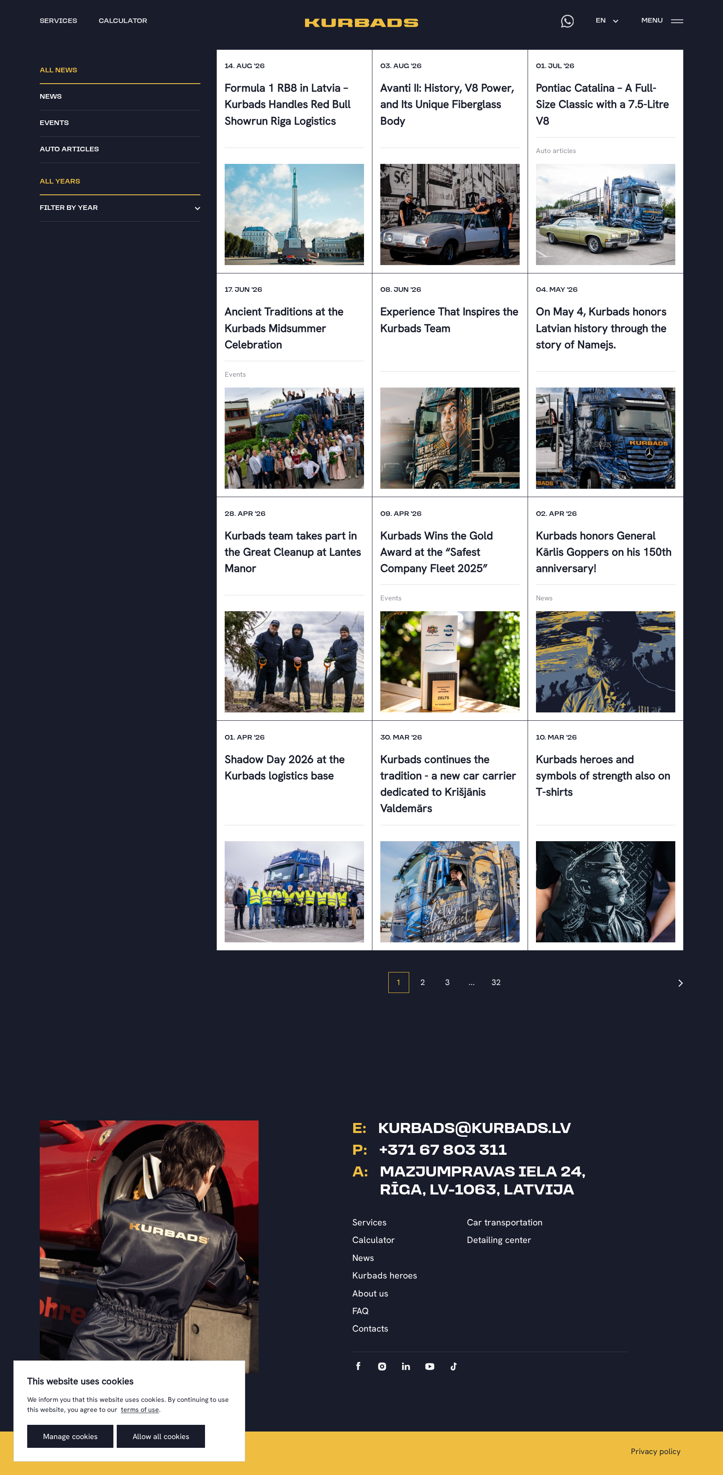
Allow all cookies (161, 1436)
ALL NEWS (58, 70)
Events (54, 123)
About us (370, 1293)
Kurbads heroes (384, 1275)
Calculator (373, 1239)
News (51, 97)
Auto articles (69, 149)
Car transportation (505, 1222)
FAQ (360, 1311)
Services (369, 1222)
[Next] (680, 983)
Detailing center (499, 1239)
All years (60, 182)
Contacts (370, 1328)
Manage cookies (70, 1436)
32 (496, 982)
